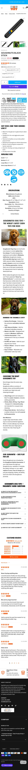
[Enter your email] (25, 739)
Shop (6, 13)
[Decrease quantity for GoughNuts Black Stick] (2, 82)
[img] (5, 567)
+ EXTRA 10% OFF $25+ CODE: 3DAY (14, 2)
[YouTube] (9, 706)
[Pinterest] (8, 185)
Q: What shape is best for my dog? (12, 523)
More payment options (14, 90)
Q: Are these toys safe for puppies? (9, 514)
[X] (5, 185)
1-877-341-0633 (5, 699)
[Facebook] (2, 185)
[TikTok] (16, 705)
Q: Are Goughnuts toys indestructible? (8, 497)
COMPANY (5, 719)
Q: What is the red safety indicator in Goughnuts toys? (11, 492)
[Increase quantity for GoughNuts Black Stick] (6, 82)
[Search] (23, 8)
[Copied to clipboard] (11, 185)
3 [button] (14, 663)
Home (2, 13)
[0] (26, 8)
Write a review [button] (14, 557)
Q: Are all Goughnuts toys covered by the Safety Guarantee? (9, 503)
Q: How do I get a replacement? (11, 527)
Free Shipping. (4, 60)
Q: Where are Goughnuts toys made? (11, 508)
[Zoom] (23, 18)
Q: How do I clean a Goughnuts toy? (11, 519)
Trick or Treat (12, 13)
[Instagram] (6, 705)
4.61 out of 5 (18, 541)
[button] (5, 63)
